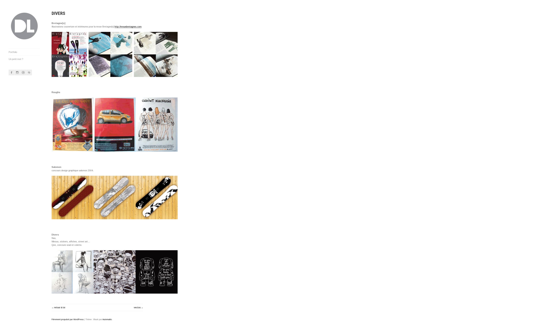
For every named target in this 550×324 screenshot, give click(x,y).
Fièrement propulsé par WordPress (68, 319)
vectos (137, 307)
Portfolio (13, 52)
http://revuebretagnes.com (128, 26)
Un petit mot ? (16, 59)
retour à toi (59, 307)
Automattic (107, 319)
